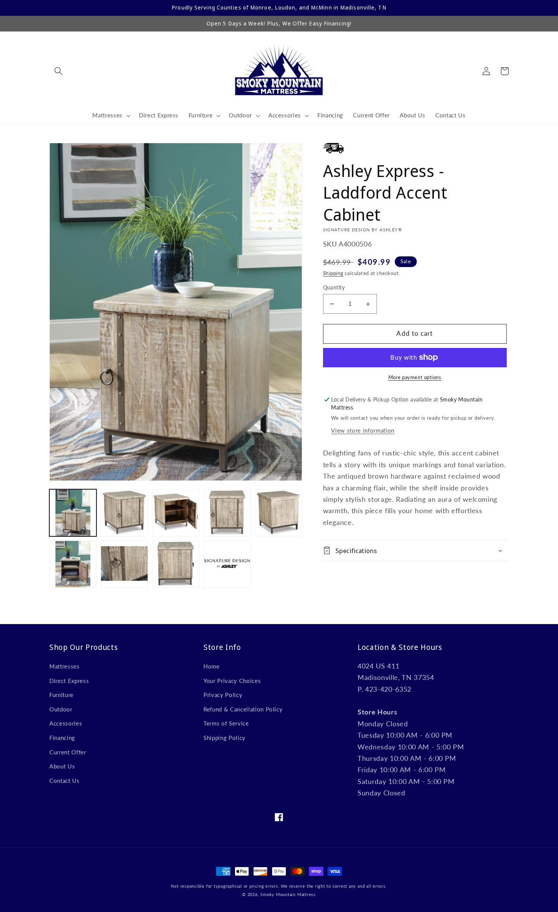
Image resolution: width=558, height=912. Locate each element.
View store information (362, 430)
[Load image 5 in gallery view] (278, 512)
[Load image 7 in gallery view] (124, 564)
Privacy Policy (222, 694)
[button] (58, 71)
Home (211, 666)
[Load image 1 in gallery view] (72, 512)
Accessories (65, 723)
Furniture (61, 694)
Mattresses (64, 666)
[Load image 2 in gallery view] (124, 512)
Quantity (334, 287)
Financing (62, 737)
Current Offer (67, 752)
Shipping (333, 273)
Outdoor (61, 709)
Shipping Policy (224, 737)
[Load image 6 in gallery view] (72, 564)
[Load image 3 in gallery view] (175, 512)
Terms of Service (226, 723)
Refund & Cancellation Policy (242, 709)
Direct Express (69, 680)
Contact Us (64, 780)
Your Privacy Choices (232, 680)
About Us (62, 766)
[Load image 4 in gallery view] (227, 512)
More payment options (414, 377)
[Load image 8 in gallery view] (175, 564)
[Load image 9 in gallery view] (227, 564)
